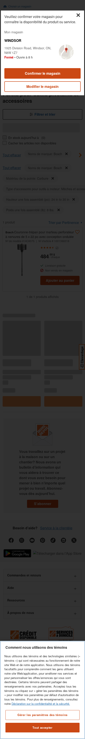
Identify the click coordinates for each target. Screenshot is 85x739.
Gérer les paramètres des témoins (42, 715)
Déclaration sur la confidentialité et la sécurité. (41, 704)
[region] (42, 690)
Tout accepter (42, 727)
